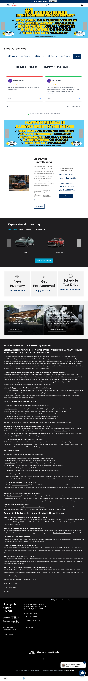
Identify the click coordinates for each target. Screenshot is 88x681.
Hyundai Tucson (10, 463)
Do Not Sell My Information (56, 665)
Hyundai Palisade (10, 458)
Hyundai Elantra (10, 468)
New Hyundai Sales (11, 409)
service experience (61, 431)
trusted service (39, 507)
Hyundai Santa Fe (10, 460)
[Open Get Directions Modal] (49, 5)
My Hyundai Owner (37, 665)
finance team (13, 530)
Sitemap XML (27, 665)
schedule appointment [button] (57, 329)
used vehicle (34, 374)
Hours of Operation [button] (68, 178)
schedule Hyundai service (17, 363)
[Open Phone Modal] (46, 5)
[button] (3, 26)
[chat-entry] (82, 673)
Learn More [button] (39, 206)
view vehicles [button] (17, 291)
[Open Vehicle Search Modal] (49, 678)
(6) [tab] (29, 229)
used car (62, 363)
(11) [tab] (21, 229)
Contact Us (15, 665)
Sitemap (21, 665)
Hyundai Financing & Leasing (14, 416)
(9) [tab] (12, 229)
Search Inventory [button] (15, 329)
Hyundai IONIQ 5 (10, 465)
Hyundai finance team (37, 476)
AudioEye (45, 665)
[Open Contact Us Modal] (75, 678)
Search (77, 56)
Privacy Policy (7, 665)
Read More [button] (7, 592)
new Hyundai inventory (17, 433)
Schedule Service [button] (66, 196)
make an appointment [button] (70, 290)
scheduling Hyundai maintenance (43, 447)
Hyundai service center (76, 390)
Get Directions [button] (66, 175)
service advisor (43, 379)
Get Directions (9, 635)
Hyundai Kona (9, 470)
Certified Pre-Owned (17, 411)
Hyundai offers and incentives (62, 533)
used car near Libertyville (20, 485)
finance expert (55, 379)
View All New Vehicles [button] (44, 260)
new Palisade (27, 447)
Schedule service (61, 501)
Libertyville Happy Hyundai (31, 670)
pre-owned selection (35, 433)
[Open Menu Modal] (2, 5)
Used (6, 411)
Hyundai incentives (41, 479)
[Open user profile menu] (82, 5)
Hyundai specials (20, 444)
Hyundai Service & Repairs (13, 414)
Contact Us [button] (29, 627)
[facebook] (34, 200)
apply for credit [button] (43, 291)
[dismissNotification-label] (84, 662)
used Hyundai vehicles (28, 507)
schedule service (42, 561)
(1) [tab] (40, 229)
